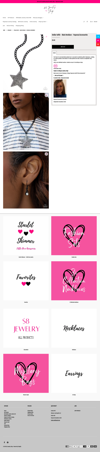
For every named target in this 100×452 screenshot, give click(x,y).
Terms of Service (31, 415)
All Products (6, 412)
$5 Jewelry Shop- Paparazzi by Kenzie (61, 77)
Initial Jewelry (7, 420)
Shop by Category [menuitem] (37, 17)
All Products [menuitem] (11, 17)
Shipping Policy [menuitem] (20, 25)
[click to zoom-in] (46, 36)
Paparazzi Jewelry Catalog (9, 417)
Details (54, 53)
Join (5, 423)
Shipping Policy (7, 427)
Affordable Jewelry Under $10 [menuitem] (23, 17)
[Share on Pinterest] (98, 44)
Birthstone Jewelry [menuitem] (23, 21)
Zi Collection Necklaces (74, 302)
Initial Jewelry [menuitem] (33, 21)
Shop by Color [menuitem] (42, 21)
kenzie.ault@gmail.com (55, 420)
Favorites (26, 302)
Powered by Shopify (17, 446)
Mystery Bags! (26, 394)
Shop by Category (7, 415)
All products (26, 349)
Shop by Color (6, 422)
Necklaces (9, 30)
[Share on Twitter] (98, 40)
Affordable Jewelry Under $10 (10, 414)
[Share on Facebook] (98, 36)
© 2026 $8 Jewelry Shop (8, 446)
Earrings (74, 394)
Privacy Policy (30, 414)
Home (4, 30)
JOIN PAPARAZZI (77, 410)
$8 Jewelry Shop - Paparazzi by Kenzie (55, 1)
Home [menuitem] (4, 17)
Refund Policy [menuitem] (10, 25)
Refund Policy (6, 425)
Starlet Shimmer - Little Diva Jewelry (26, 257)
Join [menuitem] (4, 25)
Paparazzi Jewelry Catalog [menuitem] (9, 21)
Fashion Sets (74, 257)
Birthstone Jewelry (7, 418)
